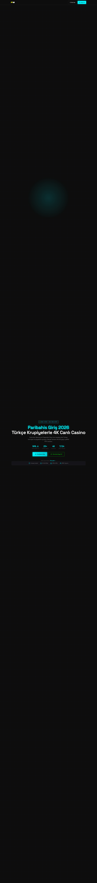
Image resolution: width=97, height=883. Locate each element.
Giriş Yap (73, 2)
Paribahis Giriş (41, 454)
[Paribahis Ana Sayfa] (13, 2)
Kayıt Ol (83, 2)
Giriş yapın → (53, 460)
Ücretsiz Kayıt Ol (57, 454)
